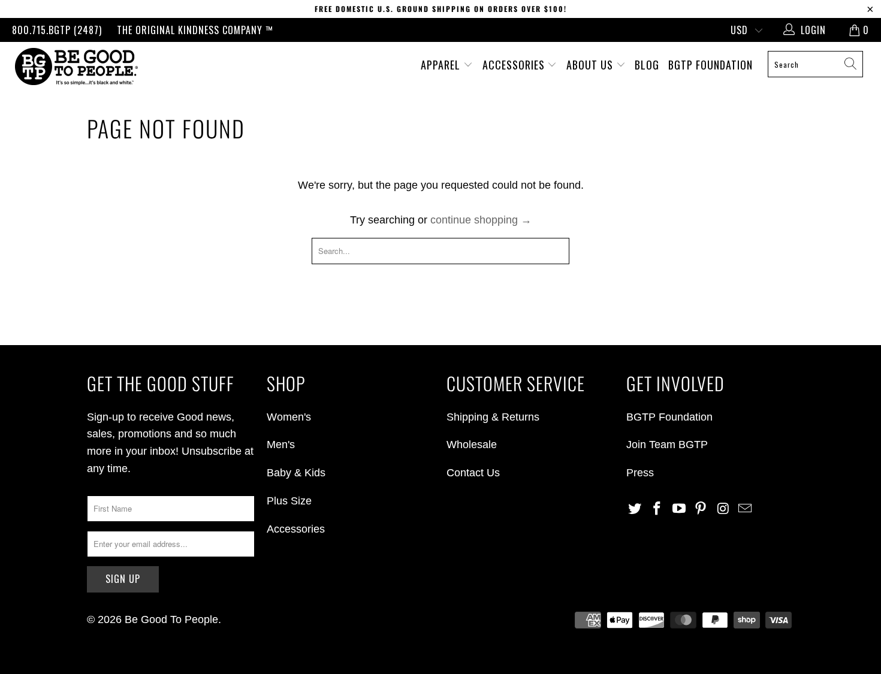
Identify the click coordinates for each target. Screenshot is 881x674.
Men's (281, 445)
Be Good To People (171, 619)
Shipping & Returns (492, 417)
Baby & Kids (296, 473)
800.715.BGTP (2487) (57, 30)
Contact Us (473, 473)
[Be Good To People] (76, 66)
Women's (289, 417)
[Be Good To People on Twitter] (635, 509)
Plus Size (289, 501)
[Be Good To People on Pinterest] (701, 509)
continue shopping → (481, 220)
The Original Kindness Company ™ (195, 30)
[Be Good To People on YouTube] (679, 509)
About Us (591, 64)
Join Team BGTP (667, 445)
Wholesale (471, 445)
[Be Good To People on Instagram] (723, 509)
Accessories (515, 64)
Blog (647, 64)
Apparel (442, 64)
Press (640, 473)
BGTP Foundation (710, 64)
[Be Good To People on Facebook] (657, 509)
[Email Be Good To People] (745, 509)
